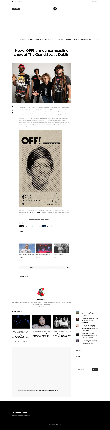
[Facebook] (12, 1)
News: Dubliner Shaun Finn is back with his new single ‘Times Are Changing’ (26, 256)
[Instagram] (21, 1)
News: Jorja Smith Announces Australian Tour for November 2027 (72, 58)
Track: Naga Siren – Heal (59, 254)
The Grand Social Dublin (44, 279)
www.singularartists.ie (34, 212)
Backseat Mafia (19, 413)
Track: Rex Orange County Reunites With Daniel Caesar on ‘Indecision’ (90, 313)
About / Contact (94, 1)
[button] (97, 39)
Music (39, 46)
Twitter (42, 219)
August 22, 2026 (24, 341)
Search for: (78, 367)
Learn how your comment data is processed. (47, 390)
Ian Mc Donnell (41, 299)
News (22, 39)
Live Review (60, 39)
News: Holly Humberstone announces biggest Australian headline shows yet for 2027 (39, 59)
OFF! (21, 279)
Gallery (26, 331)
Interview (68, 39)
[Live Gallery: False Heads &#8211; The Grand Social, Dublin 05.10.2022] (44, 248)
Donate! (76, 39)
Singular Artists (32, 279)
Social (78, 356)
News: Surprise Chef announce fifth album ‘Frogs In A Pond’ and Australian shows (55, 59)
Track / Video (39, 39)
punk (25, 279)
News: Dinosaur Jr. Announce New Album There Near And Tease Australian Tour (89, 341)
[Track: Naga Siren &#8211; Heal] (61, 248)
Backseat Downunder (18, 331)
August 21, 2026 (44, 339)
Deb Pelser (16, 341)
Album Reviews (49, 39)
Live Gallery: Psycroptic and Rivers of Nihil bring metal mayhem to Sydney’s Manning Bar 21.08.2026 (21, 59)
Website (31, 219)
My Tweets (79, 350)
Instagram (37, 219)
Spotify (47, 219)
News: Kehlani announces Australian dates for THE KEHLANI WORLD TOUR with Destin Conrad (89, 59)
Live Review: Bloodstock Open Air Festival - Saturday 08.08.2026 (90, 320)
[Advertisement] (55, 25)
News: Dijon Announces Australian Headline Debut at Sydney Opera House (89, 335)
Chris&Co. (58, 424)
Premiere (30, 39)
